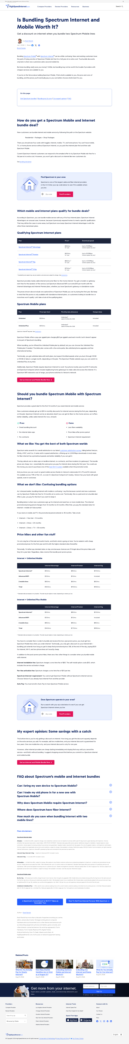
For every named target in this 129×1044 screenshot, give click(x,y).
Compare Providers (44, 7)
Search (118, 6)
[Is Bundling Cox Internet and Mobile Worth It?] (84, 964)
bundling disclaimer (25, 161)
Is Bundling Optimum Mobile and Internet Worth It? (64, 972)
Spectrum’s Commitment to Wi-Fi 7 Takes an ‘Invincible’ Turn (40, 902)
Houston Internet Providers (43, 1014)
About (97, 1007)
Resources (75, 7)
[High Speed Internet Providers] (18, 6)
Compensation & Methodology (47, 1038)
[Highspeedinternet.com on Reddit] (108, 1021)
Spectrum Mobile (30, 56)
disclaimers (64, 275)
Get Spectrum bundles (28, 98)
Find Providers (65, 194)
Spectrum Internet (47, 56)
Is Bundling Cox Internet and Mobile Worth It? (83, 972)
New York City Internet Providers (44, 1017)
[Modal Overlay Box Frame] (64, 990)
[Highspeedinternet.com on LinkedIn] (111, 1021)
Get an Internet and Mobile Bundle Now (33, 380)
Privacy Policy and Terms (62, 1038)
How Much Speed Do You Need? (74, 1011)
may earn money (11, 1)
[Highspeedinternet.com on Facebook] (97, 1021)
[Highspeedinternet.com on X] (101, 1021)
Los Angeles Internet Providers (44, 1007)
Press (97, 1017)
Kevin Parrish (29, 41)
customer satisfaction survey (70, 450)
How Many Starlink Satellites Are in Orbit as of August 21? (44, 972)
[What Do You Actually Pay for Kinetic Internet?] (24, 964)
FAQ (69, 98)
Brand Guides (21, 48)
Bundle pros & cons (45, 98)
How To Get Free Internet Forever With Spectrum (88, 901)
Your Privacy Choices (77, 1038)
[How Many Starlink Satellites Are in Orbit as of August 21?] (44, 964)
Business (86, 7)
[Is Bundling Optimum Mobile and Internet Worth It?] (64, 964)
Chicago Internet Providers (43, 1011)
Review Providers (61, 7)
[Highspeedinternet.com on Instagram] (104, 1021)
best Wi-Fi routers (55, 467)
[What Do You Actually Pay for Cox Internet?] (104, 964)
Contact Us (99, 1014)
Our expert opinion (60, 98)
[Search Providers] (25, 1016)
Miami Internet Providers (42, 1021)
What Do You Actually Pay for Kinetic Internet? (24, 972)
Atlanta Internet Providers (42, 1024)
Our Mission (99, 1011)
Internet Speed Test (71, 1007)
